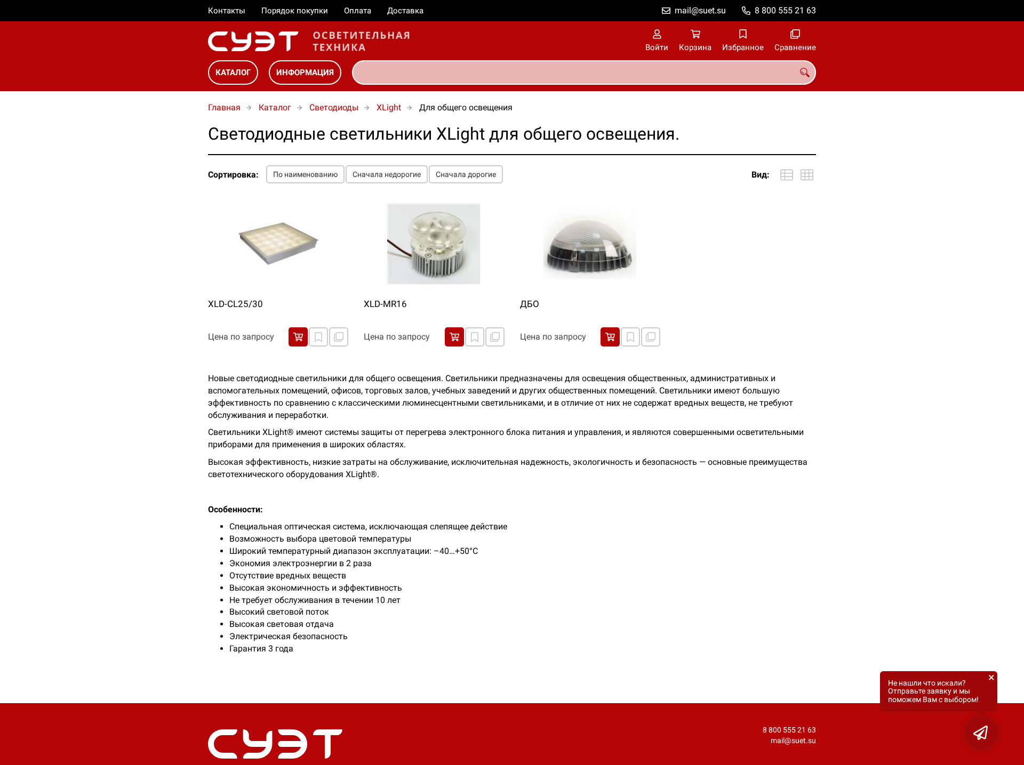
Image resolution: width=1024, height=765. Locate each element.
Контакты (226, 10)
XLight (389, 107)
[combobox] (584, 72)
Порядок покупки (294, 10)
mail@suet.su (700, 10)
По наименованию (305, 174)
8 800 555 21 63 (785, 10)
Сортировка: (233, 175)
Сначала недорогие (387, 174)
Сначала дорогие (466, 174)
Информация (305, 72)
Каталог (233, 72)
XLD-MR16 (385, 304)
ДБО (529, 304)
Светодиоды (333, 107)
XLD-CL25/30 (235, 304)
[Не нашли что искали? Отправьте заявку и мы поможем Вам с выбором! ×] (981, 733)
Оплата (357, 10)
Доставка (405, 10)
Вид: (760, 175)
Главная (224, 107)
